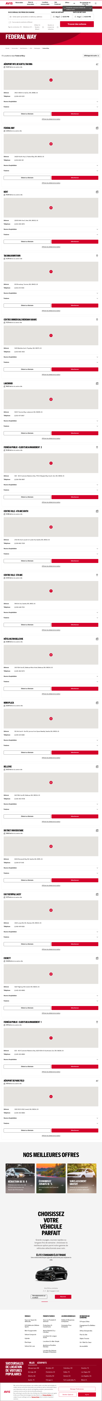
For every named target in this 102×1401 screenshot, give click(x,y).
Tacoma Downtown (12, 256)
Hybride (27, 1338)
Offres (67, 2)
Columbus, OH (67, 1368)
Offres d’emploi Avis (86, 1331)
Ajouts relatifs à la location (49, 1331)
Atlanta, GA (31, 1376)
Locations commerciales (45, 3)
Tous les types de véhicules (30, 1320)
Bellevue (8, 766)
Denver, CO (66, 1376)
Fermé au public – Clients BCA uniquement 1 (22, 1022)
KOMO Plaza (9, 703)
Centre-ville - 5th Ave (13, 575)
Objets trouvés (84, 1338)
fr (74, 3)
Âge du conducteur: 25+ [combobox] (15, 27)
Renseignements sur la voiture (38, 1297)
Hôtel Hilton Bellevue (13, 639)
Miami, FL (84, 1380)
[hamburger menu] (95, 3)
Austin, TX (31, 1380)
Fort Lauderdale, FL (69, 1380)
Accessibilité (84, 1346)
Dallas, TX (66, 1372)
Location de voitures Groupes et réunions (49, 1351)
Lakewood (8, 383)
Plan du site (83, 1335)
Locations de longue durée (50, 1336)
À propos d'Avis (84, 1321)
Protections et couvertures (47, 1326)
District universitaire (13, 830)
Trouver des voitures (77, 24)
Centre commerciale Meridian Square (20, 319)
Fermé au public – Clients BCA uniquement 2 (23, 447)
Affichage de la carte (90, 56)
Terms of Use (35, 1397)
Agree (87, 1394)
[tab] (32, 1362)
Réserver (63, 1297)
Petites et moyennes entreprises (67, 1320)
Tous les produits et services (49, 1320)
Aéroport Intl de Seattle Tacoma (18, 64)
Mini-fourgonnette (31, 1331)
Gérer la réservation (30, 3)
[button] (51, 80)
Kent (6, 192)
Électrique (28, 1342)
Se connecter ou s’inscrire (85, 3)
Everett (7, 958)
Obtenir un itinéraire (27, 114)
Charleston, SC (50, 1372)
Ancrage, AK (32, 1372)
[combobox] (31, 17)
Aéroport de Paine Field (14, 1081)
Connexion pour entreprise (66, 1326)
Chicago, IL (49, 1380)
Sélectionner (75, 114)
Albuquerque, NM (33, 1368)
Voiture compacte (30, 1334)
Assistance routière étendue (49, 1346)
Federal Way (9, 128)
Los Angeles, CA (86, 1376)
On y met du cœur (85, 1342)
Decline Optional (68, 1394)
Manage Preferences (77, 1389)
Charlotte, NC (50, 1376)
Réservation (19, 2)
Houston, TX (85, 1368)
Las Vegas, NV (85, 1372)
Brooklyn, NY (50, 1368)
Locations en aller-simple (51, 1341)
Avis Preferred (57, 3)
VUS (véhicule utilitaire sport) (32, 1326)
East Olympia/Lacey (12, 894)
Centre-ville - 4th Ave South (16, 511)
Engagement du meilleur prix (87, 1326)
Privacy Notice (47, 1395)
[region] (51, 1392)
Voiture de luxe (30, 1346)
